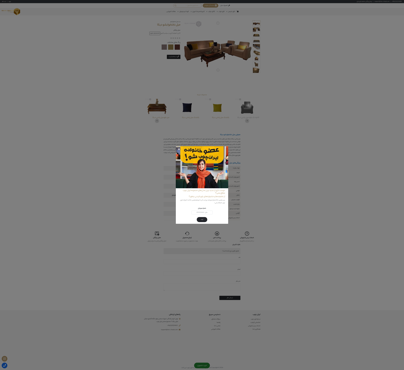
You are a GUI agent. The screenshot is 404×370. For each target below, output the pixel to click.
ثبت (202, 219)
